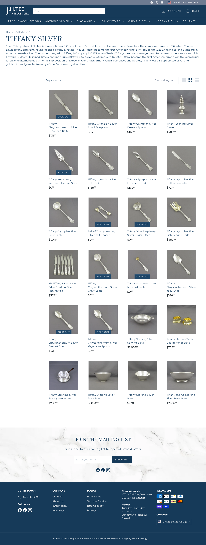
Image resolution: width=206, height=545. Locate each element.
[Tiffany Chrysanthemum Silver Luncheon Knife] (64, 113)
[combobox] (69, 11)
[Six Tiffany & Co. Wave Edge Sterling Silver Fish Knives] (64, 273)
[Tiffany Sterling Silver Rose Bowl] (103, 382)
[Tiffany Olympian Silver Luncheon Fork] (142, 167)
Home (9, 32)
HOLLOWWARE (111, 21)
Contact (189, 21)
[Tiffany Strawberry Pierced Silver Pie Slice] (64, 167)
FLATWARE (85, 21)
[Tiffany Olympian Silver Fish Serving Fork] (182, 219)
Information (165, 21)
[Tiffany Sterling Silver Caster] (182, 111)
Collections (21, 32)
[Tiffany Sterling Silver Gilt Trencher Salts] (182, 327)
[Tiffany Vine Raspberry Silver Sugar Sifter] (142, 219)
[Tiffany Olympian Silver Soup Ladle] (64, 219)
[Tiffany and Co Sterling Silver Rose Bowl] (182, 382)
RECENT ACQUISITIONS (24, 21)
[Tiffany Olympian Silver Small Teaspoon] (103, 111)
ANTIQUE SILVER (57, 21)
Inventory (58, 510)
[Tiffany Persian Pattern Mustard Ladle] (142, 271)
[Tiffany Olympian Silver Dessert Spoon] (142, 111)
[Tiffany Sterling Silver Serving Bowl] (142, 327)
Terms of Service (97, 501)
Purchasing (94, 496)
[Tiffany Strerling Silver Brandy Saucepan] (64, 382)
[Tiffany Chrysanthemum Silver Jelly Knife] (182, 273)
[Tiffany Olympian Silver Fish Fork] (103, 167)
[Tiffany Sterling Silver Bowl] (142, 382)
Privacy (91, 510)
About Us (57, 501)
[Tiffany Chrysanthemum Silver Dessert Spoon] (64, 329)
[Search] (101, 11)
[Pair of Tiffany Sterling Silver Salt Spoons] (103, 219)
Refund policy (95, 505)
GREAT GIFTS (138, 21)
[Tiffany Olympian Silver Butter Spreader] (182, 167)
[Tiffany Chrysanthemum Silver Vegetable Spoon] (103, 329)
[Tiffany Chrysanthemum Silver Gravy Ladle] (103, 273)
